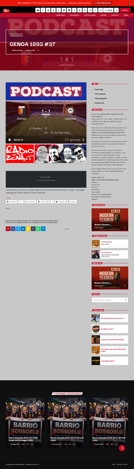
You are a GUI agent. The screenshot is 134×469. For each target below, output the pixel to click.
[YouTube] (37, 10)
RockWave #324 (107, 329)
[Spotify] (64, 10)
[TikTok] (53, 10)
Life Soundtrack (106, 252)
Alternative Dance (99, 220)
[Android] (79, 10)
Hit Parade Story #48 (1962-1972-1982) (113, 350)
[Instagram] (69, 10)
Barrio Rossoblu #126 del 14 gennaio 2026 (109, 439)
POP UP (124, 10)
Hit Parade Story (106, 242)
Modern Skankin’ (102, 224)
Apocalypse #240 (107, 361)
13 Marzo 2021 (29, 50)
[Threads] (58, 10)
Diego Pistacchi (16, 35)
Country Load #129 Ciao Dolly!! (112, 339)
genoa (22, 221)
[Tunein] (48, 10)
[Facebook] (74, 10)
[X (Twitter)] (43, 10)
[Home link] (6, 10)
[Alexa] (90, 10)
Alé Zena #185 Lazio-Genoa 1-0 (112, 318)
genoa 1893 (31, 221)
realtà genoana (43, 221)
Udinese (54, 221)
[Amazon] (84, 10)
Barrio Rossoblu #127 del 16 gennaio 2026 (67, 439)
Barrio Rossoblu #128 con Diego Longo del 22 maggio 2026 (23, 439)
